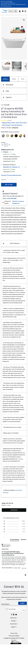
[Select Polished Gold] (20, 135)
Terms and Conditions (14, 635)
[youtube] (16, 615)
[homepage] (4, 11)
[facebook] (11, 615)
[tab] (14, 540)
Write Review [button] (14, 510)
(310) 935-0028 (9, 1)
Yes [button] (13, 567)
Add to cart (9, 184)
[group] (14, 503)
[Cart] (22, 11)
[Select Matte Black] (16, 135)
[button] (25, 38)
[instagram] (13, 615)
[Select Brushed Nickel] (7, 135)
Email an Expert (6, 125)
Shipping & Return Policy (8, 122)
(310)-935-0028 (11, 198)
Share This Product (21, 122)
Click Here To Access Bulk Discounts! (11, 175)
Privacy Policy (14, 633)
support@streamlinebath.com (9, 3)
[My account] (19, 11)
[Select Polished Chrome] (3, 135)
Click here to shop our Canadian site (18, 202)
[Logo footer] (16, 642)
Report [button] (16, 567)
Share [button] (19, 567)
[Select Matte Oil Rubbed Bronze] (24, 135)
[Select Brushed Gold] (11, 135)
